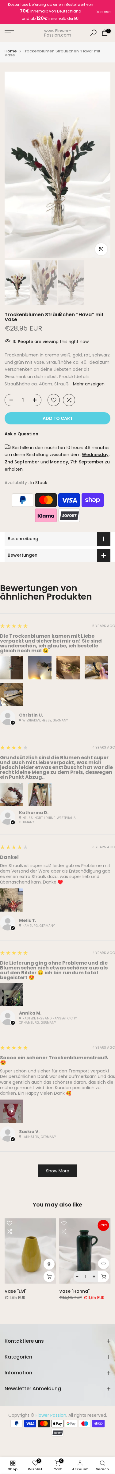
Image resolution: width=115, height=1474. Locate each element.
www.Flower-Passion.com (57, 33)
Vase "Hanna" (74, 1291)
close (104, 12)
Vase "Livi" (15, 1291)
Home (11, 51)
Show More (57, 1171)
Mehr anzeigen (89, 384)
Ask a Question (21, 434)
